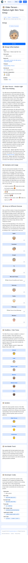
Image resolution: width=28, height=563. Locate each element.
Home (5, 17)
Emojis (9, 17)
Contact (12, 533)
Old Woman (14, 434)
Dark (14, 391)
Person (13, 65)
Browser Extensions (6, 533)
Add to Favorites (14, 26)
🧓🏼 (14, 369)
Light (14, 358)
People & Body (15, 17)
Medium (14, 374)
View (10, 79)
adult (5, 60)
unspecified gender (8, 61)
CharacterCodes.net (13, 531)
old (14, 60)
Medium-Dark (14, 382)
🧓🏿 (14, 394)
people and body (10, 154)
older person (18, 60)
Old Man (14, 426)
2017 (5, 70)
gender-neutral (9, 60)
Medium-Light (14, 366)
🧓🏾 (14, 386)
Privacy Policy (17, 533)
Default (14, 350)
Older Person (14, 418)
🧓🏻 (14, 361)
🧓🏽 (14, 377)
